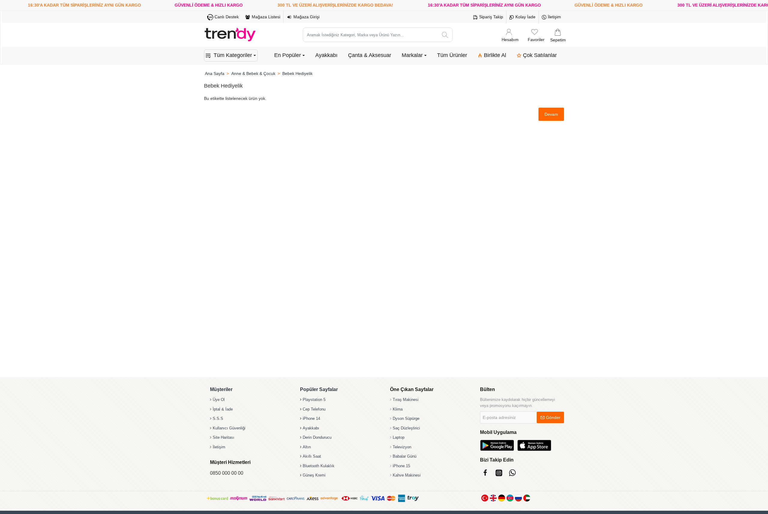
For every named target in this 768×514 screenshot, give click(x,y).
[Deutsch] (501, 498)
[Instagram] (499, 473)
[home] (214, 73)
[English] (493, 498)
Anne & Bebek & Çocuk (253, 73)
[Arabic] (526, 498)
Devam (551, 114)
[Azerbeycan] (510, 498)
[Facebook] (485, 473)
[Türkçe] (484, 498)
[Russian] (518, 498)
